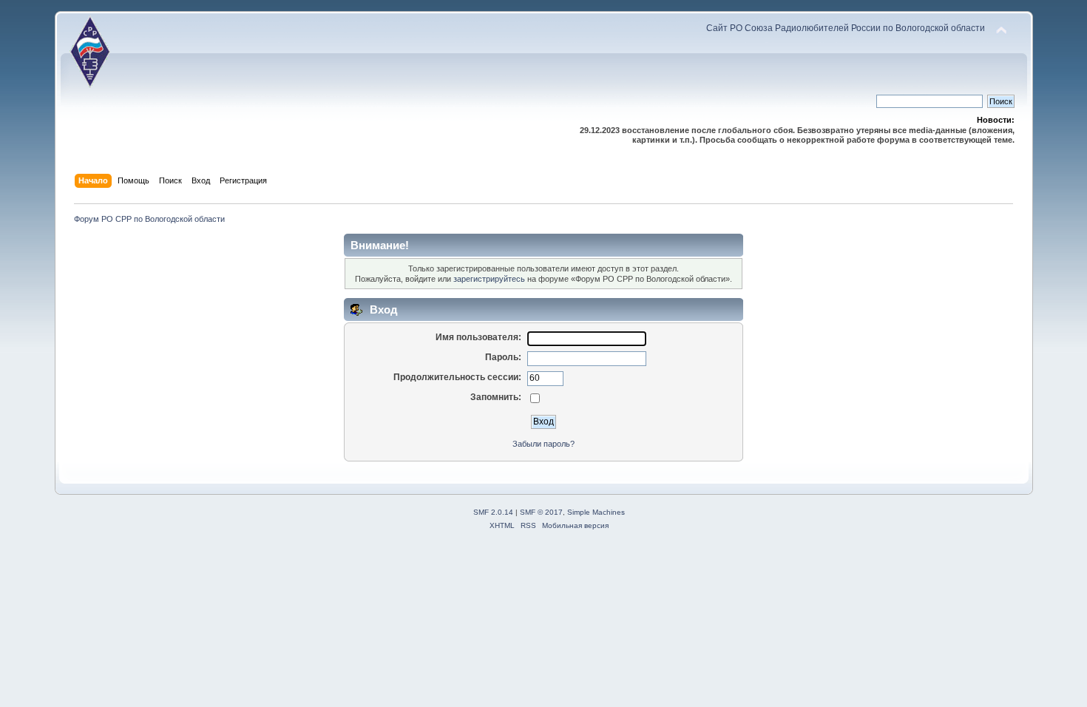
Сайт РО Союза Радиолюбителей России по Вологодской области (845, 28)
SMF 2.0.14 (493, 512)
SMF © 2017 (541, 512)
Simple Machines (596, 512)
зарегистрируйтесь (489, 278)
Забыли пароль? (543, 443)
